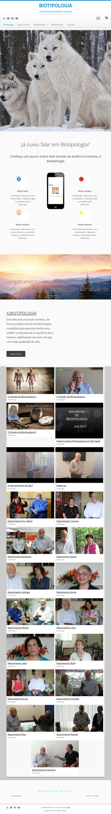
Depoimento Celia (66, 627)
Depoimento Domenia (19, 556)
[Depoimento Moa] (30, 718)
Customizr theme (61, 811)
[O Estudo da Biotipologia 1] (30, 380)
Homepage (8, 24)
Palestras (61, 485)
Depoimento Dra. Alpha (20, 521)
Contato (71, 24)
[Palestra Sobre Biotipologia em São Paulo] (79, 420)
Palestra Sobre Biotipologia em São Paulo (78, 441)
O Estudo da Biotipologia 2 (70, 396)
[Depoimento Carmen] (79, 505)
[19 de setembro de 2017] (30, 465)
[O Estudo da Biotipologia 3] (30, 416)
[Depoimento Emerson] (55, 753)
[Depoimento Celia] (79, 611)
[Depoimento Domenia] (30, 540)
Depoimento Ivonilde (67, 698)
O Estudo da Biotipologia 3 (22, 432)
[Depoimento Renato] (79, 718)
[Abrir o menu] (98, 18)
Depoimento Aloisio (18, 627)
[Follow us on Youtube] (17, 18)
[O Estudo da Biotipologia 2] (79, 380)
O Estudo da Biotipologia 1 (22, 396)
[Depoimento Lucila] (30, 682)
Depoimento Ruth (66, 663)
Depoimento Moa (17, 734)
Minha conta (57, 24)
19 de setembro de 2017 (20, 485)
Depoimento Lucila (18, 698)
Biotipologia (40, 24)
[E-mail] (9, 18)
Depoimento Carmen (67, 521)
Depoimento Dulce (66, 556)
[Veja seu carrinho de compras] (107, 17)
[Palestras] (79, 465)
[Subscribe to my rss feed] (5, 18)
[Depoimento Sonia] (79, 576)
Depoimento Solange (19, 592)
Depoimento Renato (67, 734)
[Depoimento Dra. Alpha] (30, 505)
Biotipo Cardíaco (94, 795)
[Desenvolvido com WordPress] (69, 807)
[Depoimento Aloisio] (30, 611)
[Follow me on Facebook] (13, 18)
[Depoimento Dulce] (79, 540)
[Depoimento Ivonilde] (79, 682)
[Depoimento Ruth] (79, 647)
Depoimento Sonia (66, 592)
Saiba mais (22, 204)
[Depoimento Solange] (30, 576)
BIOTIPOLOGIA (55, 5)
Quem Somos (23, 24)
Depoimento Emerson (44, 769)
